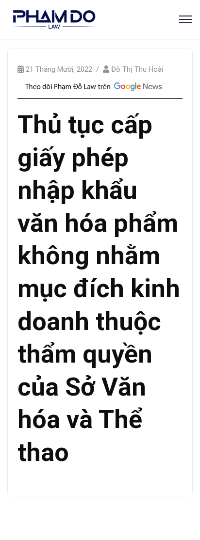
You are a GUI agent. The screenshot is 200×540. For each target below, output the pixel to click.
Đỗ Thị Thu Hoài (137, 69)
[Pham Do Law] (54, 18)
